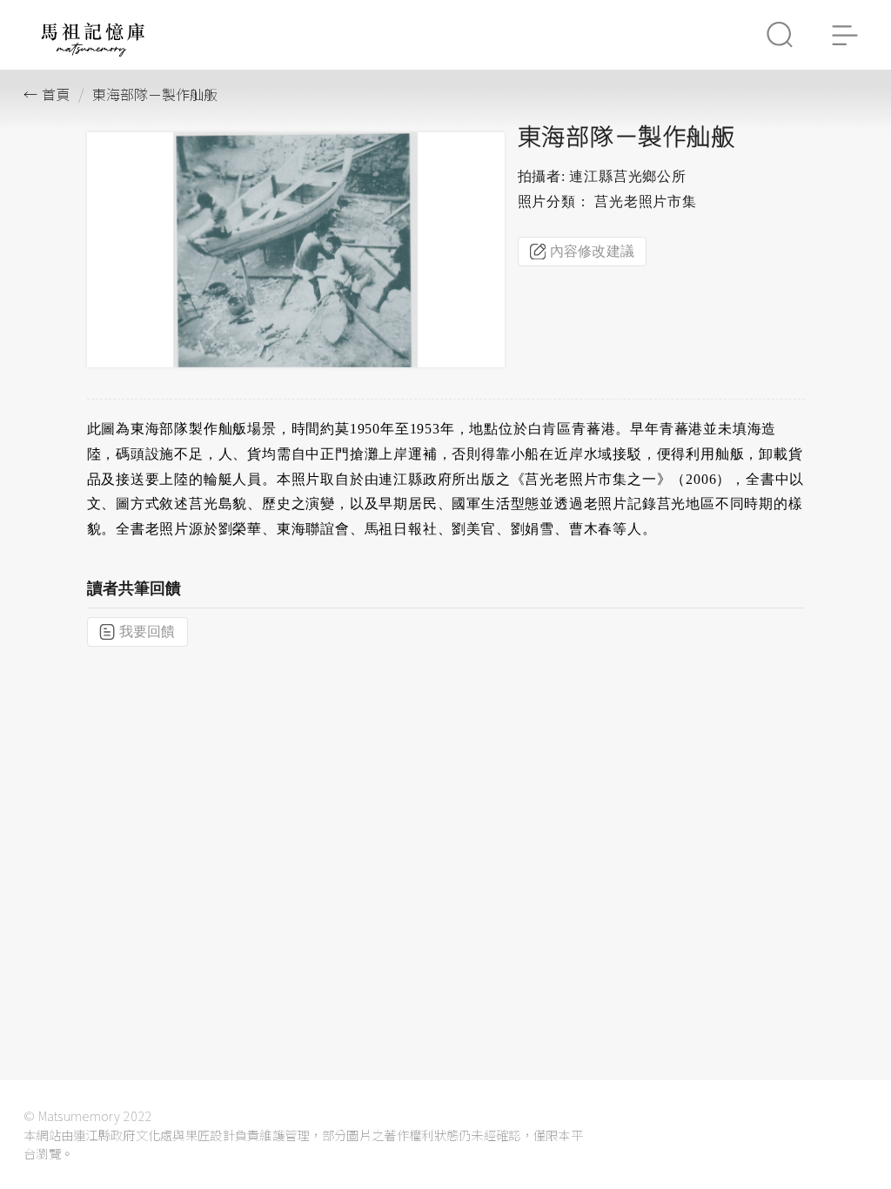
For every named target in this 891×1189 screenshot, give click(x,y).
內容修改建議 (592, 251)
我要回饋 (147, 631)
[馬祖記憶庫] (93, 51)
